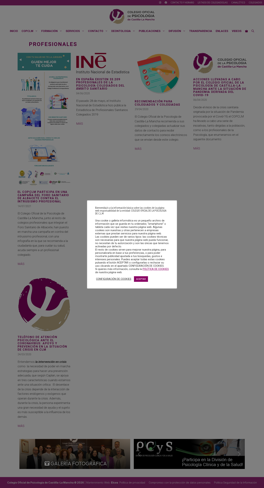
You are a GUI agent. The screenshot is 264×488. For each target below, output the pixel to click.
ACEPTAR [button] (141, 279)
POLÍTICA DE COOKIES (156, 269)
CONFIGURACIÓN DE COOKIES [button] (113, 279)
